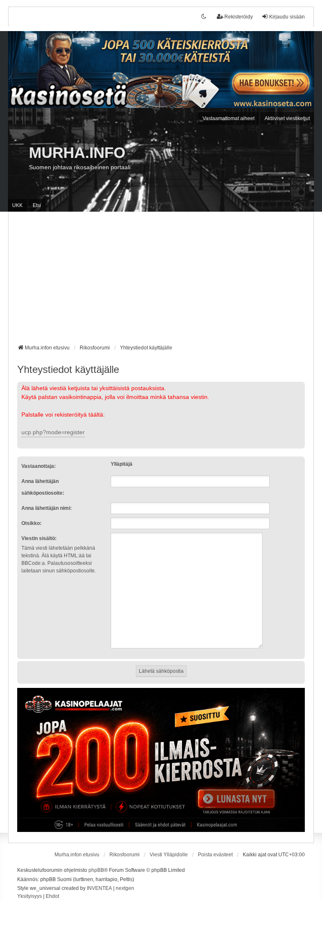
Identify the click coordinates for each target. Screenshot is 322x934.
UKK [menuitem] (17, 205)
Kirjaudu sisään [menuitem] (287, 17)
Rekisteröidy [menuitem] (238, 17)
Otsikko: (31, 523)
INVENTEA (99, 888)
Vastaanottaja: (38, 466)
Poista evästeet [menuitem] (215, 855)
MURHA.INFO (77, 152)
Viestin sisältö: (39, 538)
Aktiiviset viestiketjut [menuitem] (287, 118)
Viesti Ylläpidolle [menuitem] (169, 855)
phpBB (96, 870)
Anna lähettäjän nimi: (46, 508)
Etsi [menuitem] (37, 205)
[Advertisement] (161, 281)
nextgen (125, 888)
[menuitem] (29, 896)
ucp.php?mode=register (53, 432)
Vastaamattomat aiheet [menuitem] (228, 118)
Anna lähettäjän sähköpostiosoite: (42, 487)
